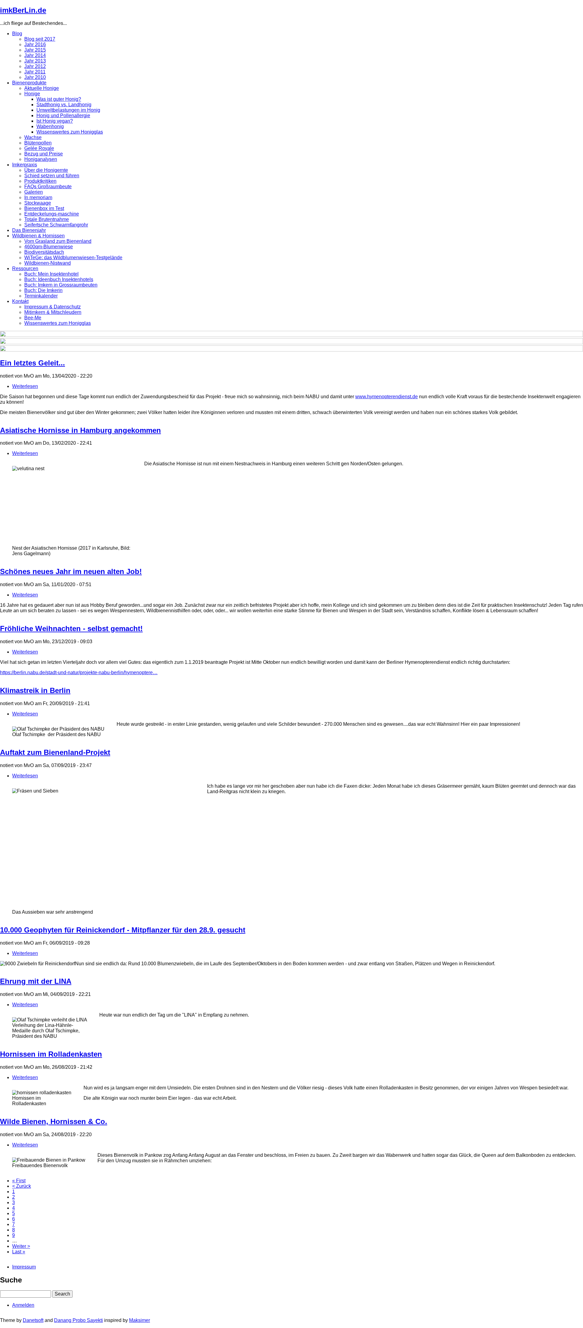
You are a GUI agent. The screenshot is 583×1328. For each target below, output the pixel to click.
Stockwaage (37, 202)
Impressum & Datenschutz (52, 306)
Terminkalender (41, 295)
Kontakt (20, 301)
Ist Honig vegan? (54, 121)
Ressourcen (25, 268)
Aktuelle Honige (41, 88)
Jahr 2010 (35, 77)
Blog (17, 33)
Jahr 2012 (35, 66)
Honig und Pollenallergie (63, 115)
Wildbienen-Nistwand (47, 263)
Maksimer (139, 1320)
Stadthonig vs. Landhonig (63, 104)
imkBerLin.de (23, 10)
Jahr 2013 (35, 60)
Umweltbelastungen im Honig (68, 110)
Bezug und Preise (43, 153)
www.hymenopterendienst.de (386, 396)
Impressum (24, 1266)
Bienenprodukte (29, 82)
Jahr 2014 (35, 55)
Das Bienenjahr (29, 230)
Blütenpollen (38, 142)
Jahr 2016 (35, 44)
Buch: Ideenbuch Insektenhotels (58, 279)
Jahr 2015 (35, 50)
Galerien (33, 192)
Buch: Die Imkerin (43, 290)
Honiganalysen (40, 159)
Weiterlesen (25, 386)
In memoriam (38, 197)
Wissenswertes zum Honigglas (69, 131)
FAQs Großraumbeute (48, 186)
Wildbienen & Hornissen (38, 235)
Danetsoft (33, 1320)
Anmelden (23, 1305)
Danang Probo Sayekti (78, 1320)
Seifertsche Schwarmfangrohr (56, 224)
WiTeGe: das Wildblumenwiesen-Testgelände (73, 257)
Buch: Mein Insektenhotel (51, 274)
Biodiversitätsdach (44, 252)
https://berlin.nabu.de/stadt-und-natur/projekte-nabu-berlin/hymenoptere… (79, 672)
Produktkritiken (40, 181)
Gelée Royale (39, 148)
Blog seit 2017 (39, 39)
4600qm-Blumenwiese (48, 246)
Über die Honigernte (46, 170)
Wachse (33, 137)
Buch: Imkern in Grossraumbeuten (60, 284)
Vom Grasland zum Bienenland (57, 241)
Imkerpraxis (24, 164)
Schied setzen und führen (51, 175)
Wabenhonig (50, 126)
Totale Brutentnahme (46, 219)
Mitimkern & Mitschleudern (52, 312)
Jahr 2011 (35, 71)
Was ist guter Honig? (58, 99)
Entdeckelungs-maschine (51, 213)
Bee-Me (32, 317)
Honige (32, 93)
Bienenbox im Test (44, 208)
